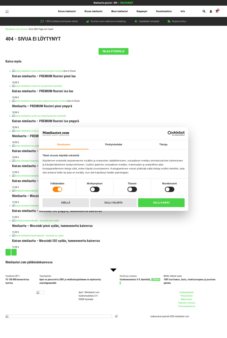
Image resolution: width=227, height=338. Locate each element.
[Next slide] (14, 252)
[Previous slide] (8, 252)
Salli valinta (113, 202)
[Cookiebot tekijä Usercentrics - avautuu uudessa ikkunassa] (170, 133)
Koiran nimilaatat (67, 11)
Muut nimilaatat (119, 11)
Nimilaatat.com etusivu (16, 29)
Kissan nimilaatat (93, 11)
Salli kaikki (161, 202)
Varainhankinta (164, 11)
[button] (204, 11)
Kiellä (65, 202)
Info (183, 11)
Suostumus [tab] (63, 144)
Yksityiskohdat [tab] (113, 144)
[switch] (95, 189)
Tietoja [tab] (163, 144)
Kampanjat (142, 11)
